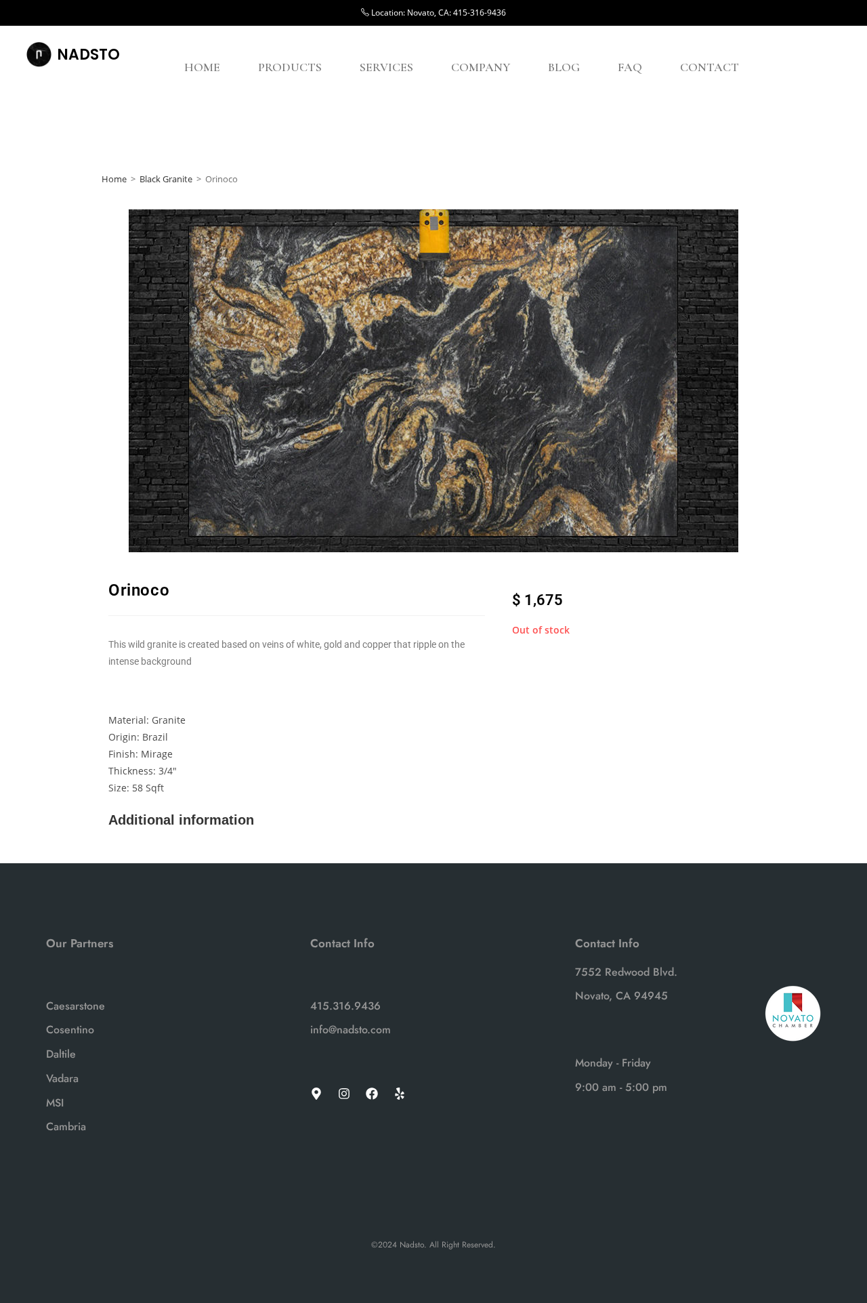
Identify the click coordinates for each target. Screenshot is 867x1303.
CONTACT (709, 67)
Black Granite (166, 179)
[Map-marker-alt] (316, 1093)
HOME (202, 67)
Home (114, 179)
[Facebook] (372, 1093)
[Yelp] (399, 1093)
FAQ (630, 67)
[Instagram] (344, 1093)
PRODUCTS (290, 67)
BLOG (564, 67)
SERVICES (386, 67)
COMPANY (480, 67)
